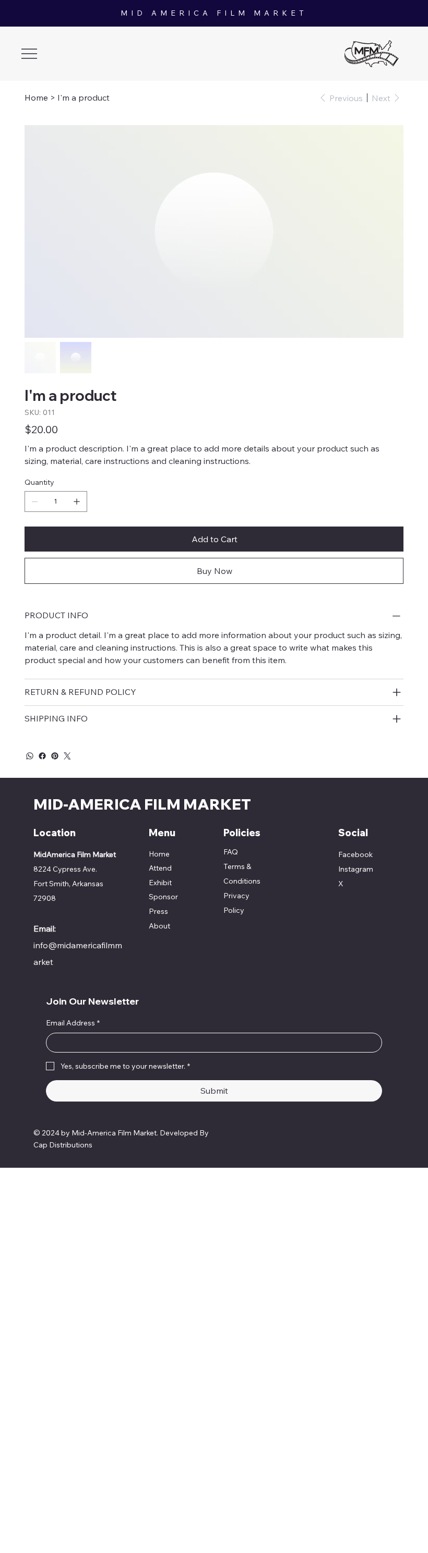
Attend (160, 868)
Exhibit (160, 882)
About (159, 926)
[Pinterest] (55, 756)
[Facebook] (42, 756)
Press (158, 911)
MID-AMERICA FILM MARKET (142, 804)
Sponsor (163, 896)
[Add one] (76, 501)
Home (159, 854)
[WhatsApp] (30, 756)
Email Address (73, 1023)
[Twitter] (67, 756)
